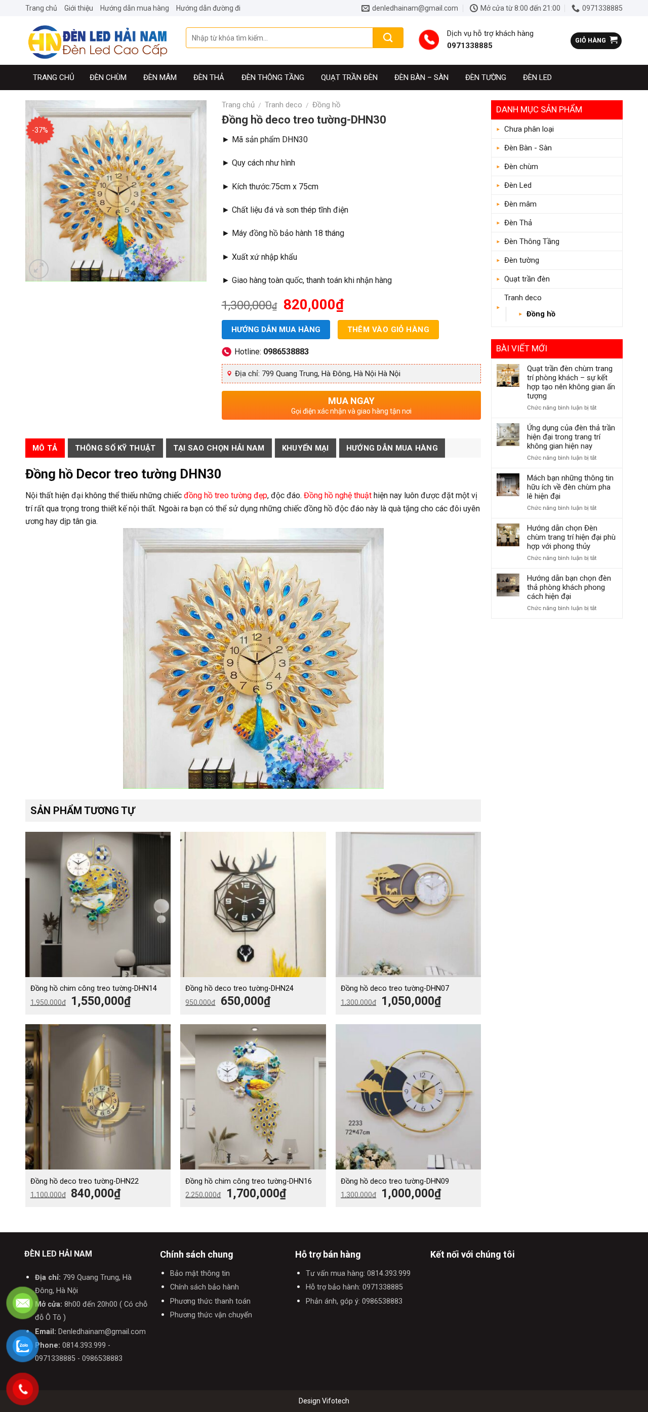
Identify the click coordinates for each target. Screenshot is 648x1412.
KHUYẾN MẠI (305, 448)
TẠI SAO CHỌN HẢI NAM (219, 448)
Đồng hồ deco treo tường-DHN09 (395, 1181)
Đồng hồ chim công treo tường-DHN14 (93, 988)
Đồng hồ (540, 314)
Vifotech (335, 1401)
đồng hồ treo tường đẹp (224, 495)
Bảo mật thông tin (200, 1273)
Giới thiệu (78, 8)
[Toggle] (613, 147)
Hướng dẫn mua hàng (134, 8)
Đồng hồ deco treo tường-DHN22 (84, 1181)
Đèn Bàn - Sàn (528, 147)
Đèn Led (537, 77)
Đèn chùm (108, 77)
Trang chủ (41, 8)
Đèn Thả (208, 77)
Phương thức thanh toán (210, 1301)
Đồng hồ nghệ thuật (338, 495)
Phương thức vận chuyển (211, 1315)
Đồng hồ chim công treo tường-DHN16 (248, 1181)
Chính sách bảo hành (204, 1287)
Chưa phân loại (529, 129)
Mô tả (45, 448)
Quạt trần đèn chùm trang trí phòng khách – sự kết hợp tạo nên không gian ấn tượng (571, 382)
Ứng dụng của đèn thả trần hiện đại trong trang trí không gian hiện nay (571, 437)
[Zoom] (39, 269)
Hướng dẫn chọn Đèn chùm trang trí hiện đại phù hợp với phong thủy (571, 537)
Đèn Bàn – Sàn (421, 77)
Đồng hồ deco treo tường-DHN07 (395, 988)
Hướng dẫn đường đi (208, 8)
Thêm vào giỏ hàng (388, 329)
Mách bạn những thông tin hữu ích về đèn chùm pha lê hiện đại (570, 487)
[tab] (45, 448)
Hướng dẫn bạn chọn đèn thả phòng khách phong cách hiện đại (569, 587)
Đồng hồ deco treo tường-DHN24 (239, 988)
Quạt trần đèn (349, 77)
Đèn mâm (160, 77)
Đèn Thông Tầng (272, 77)
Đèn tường (485, 77)
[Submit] (388, 37)
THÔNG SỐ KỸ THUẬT (115, 448)
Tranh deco (523, 297)
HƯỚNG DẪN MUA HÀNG (392, 448)
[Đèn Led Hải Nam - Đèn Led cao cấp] (98, 40)
